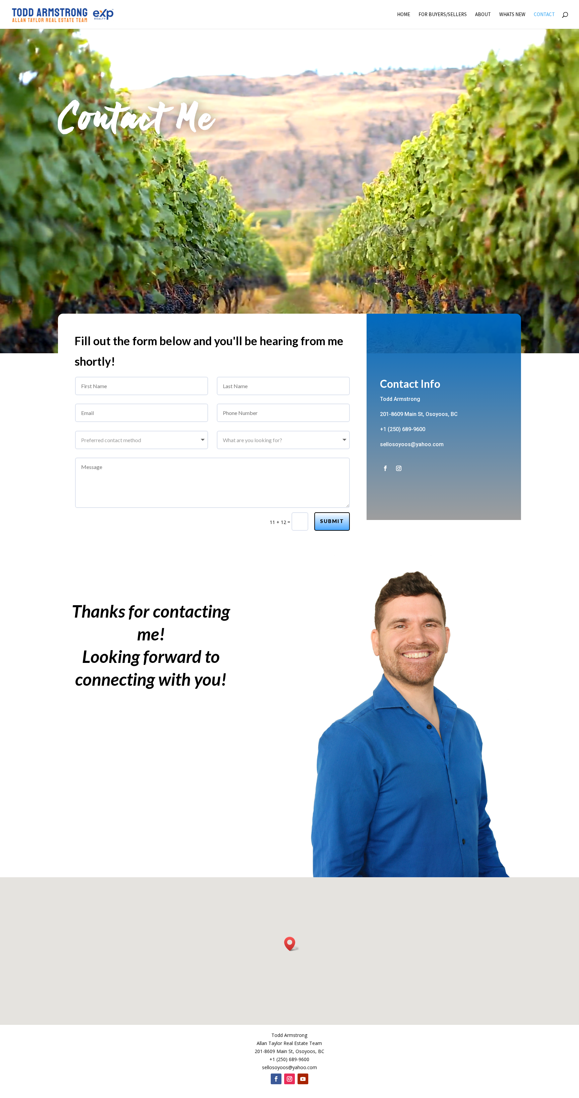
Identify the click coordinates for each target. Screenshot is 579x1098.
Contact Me (136, 120)
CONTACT (544, 14)
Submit (332, 521)
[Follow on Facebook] (385, 468)
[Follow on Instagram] (398, 468)
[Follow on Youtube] (303, 1079)
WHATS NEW (512, 14)
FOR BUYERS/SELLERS (443, 14)
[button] (292, 944)
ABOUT (483, 14)
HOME (403, 14)
